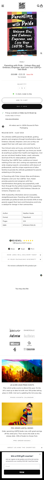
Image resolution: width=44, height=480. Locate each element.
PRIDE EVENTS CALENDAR (22, 397)
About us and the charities (22, 447)
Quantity (22, 84)
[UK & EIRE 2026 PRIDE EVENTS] (22, 370)
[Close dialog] (40, 454)
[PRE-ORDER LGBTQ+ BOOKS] (22, 414)
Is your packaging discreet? (22, 259)
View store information (12, 119)
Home (21, 62)
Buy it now (22, 106)
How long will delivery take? (22, 255)
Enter (22, 472)
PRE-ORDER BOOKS (22, 440)
